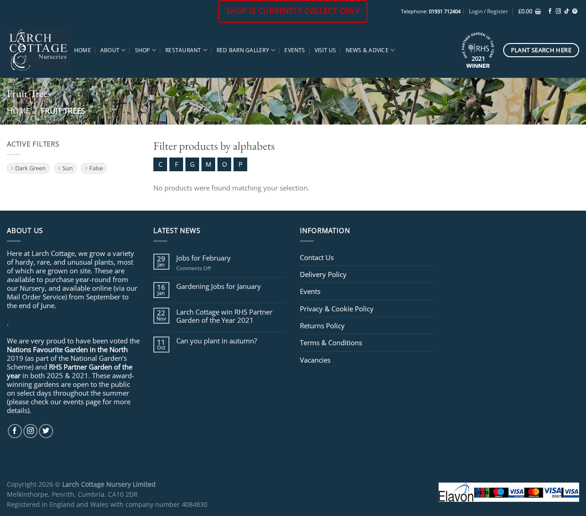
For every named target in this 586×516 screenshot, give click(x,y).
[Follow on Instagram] (558, 11)
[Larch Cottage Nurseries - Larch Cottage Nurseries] (38, 50)
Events (294, 50)
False (96, 168)
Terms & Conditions (331, 342)
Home (82, 50)
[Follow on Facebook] (550, 11)
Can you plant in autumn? (216, 341)
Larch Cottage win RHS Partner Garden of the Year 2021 (224, 316)
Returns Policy (322, 325)
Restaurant (183, 50)
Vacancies (315, 359)
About (109, 50)
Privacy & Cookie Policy (337, 308)
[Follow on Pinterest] (574, 11)
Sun (67, 168)
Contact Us (317, 257)
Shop (142, 50)
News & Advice (367, 50)
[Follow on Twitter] (46, 431)
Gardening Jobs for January (218, 286)
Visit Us (325, 50)
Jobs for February (203, 258)
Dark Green (30, 168)
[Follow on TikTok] (566, 11)
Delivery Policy (323, 274)
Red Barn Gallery (243, 50)
